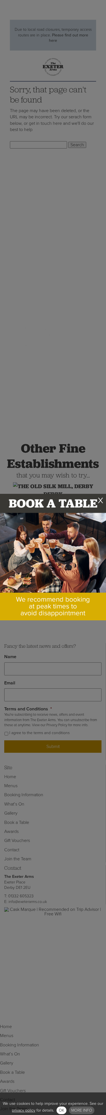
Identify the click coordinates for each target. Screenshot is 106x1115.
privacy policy (23, 1110)
